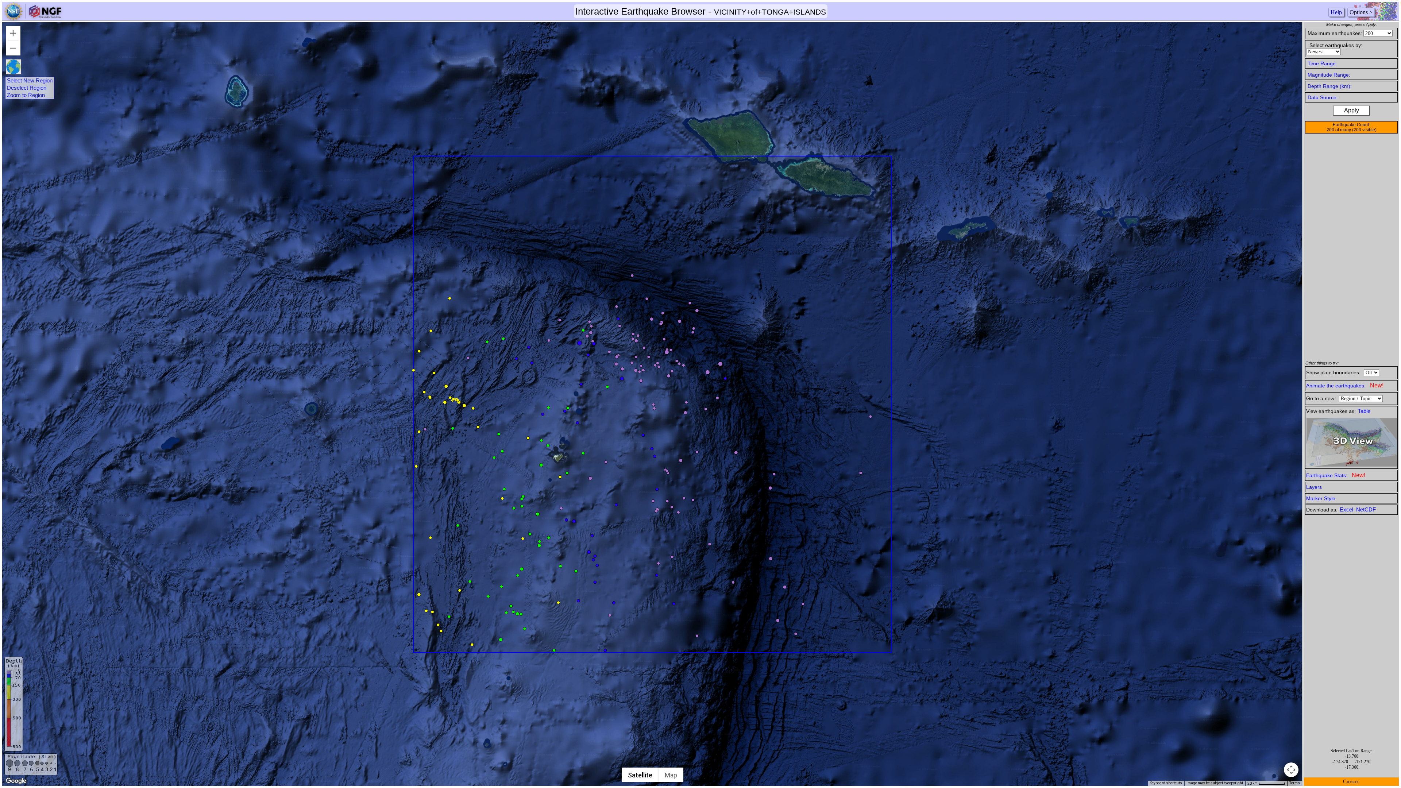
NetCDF (1366, 510)
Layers (1314, 487)
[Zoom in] (13, 33)
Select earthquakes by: (1335, 45)
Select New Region (30, 81)
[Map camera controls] (1291, 769)
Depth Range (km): (1330, 86)
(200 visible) (1364, 129)
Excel (1347, 510)
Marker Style (1320, 498)
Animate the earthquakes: (1344, 385)
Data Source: (1323, 97)
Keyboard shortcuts (1166, 783)
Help (1336, 12)
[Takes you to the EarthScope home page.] (32, 18)
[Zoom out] (13, 48)
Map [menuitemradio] (671, 775)
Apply (1351, 110)
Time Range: (1322, 63)
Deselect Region (26, 88)
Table (1364, 411)
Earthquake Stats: (1335, 475)
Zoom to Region (26, 95)
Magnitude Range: (1329, 75)
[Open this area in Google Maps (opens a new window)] (16, 781)
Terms (1294, 783)
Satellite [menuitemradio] (640, 775)
